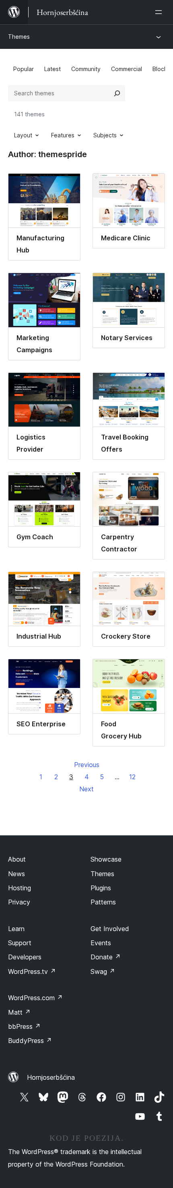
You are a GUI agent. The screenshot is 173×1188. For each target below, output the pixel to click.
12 (132, 777)
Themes (19, 36)
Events (101, 943)
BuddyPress (30, 1041)
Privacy (19, 902)
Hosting (19, 888)
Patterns (103, 902)
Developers (24, 957)
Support (19, 943)
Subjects (105, 135)
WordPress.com (35, 998)
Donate (106, 957)
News (16, 874)
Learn (16, 929)
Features (62, 135)
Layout (23, 135)
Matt (19, 1012)
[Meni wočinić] (160, 12)
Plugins (101, 888)
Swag (103, 971)
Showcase (106, 859)
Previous (86, 765)
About (17, 859)
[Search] (117, 93)
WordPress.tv (32, 971)
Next (86, 789)
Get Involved (110, 929)
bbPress (24, 1026)
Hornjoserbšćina (51, 1077)
